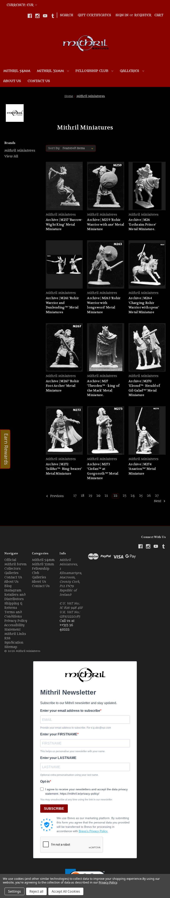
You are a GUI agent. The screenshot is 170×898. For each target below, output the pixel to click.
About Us (12, 81)
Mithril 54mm (16, 71)
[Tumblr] (53, 16)
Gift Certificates (94, 15)
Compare (62, 190)
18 (82, 496)
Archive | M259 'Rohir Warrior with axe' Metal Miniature (105, 224)
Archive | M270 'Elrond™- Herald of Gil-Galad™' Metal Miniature (144, 388)
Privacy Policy (15, 621)
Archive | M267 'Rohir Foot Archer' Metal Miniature (62, 386)
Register (142, 15)
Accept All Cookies (66, 891)
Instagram (12, 590)
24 (133, 496)
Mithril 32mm (51, 71)
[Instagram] (37, 16)
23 (124, 496)
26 (149, 496)
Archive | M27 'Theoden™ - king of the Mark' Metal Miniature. (103, 388)
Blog (8, 586)
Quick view (63, 182)
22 (115, 496)
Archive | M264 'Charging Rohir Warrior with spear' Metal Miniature (144, 305)
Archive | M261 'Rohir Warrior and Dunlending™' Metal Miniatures (62, 305)
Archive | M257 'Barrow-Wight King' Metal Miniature (64, 224)
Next (158, 501)
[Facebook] (30, 16)
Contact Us (39, 81)
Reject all (36, 891)
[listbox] (79, 148)
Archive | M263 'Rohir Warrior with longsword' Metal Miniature (103, 305)
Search (66, 15)
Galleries (130, 71)
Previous (56, 496)
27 (157, 496)
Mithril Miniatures (19, 150)
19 (90, 496)
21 (106, 496)
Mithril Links (15, 634)
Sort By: (54, 148)
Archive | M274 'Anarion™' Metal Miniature (142, 469)
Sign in (121, 15)
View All (11, 156)
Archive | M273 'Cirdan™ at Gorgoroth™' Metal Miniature (102, 471)
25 (141, 496)
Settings (14, 891)
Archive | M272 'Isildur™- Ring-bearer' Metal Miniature (64, 469)
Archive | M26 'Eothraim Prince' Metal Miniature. (142, 224)
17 (74, 496)
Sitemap (10, 647)
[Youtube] (45, 16)
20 (98, 496)
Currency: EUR (21, 5)
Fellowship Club (92, 71)
